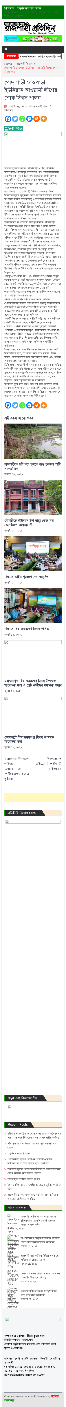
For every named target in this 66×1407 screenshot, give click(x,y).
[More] (44, 119)
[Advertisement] (35, 797)
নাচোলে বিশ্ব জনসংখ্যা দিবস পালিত (26, 629)
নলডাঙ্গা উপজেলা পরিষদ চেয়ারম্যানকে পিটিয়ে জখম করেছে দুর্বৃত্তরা (17, 769)
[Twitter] (15, 119)
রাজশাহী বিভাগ (41, 106)
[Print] (36, 119)
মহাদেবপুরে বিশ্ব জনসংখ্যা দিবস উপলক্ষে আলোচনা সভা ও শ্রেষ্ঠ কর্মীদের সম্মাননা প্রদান (33, 683)
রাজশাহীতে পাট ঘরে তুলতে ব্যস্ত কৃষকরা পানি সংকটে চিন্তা (32, 466)
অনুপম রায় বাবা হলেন (19, 1153)
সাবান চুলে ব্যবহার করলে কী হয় (24, 1179)
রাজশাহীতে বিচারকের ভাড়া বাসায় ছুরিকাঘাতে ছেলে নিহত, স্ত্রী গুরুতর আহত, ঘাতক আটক (38, 1220)
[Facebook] (8, 119)
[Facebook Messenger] (29, 119)
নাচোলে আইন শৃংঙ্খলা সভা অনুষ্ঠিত (26, 577)
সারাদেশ (8, 110)
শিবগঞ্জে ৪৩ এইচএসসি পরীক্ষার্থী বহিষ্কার (49, 764)
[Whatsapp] (22, 119)
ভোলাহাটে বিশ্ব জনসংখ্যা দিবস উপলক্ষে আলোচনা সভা (29, 739)
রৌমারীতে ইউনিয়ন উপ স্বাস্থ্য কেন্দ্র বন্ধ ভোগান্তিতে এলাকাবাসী (29, 523)
